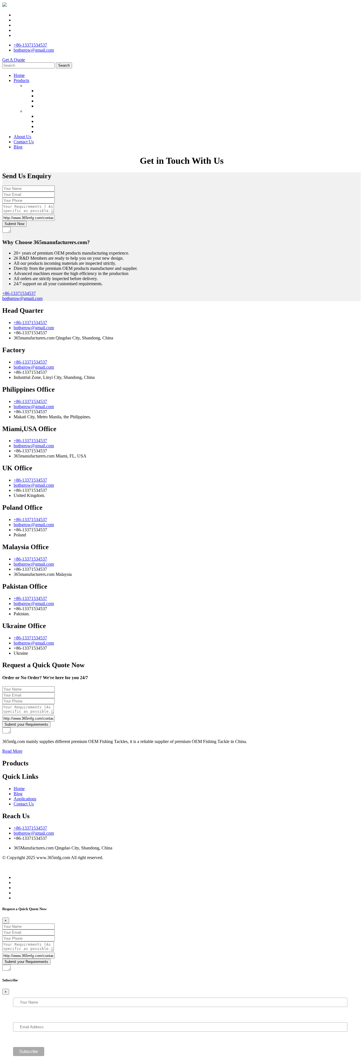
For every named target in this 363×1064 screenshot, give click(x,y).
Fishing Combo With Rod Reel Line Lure (76, 131)
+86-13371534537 (30, 45)
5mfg (52, 862)
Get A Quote (13, 59)
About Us (22, 136)
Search (64, 65)
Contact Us (24, 141)
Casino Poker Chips (76, 862)
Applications (25, 798)
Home (19, 75)
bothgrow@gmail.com (34, 50)
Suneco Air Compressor (159, 867)
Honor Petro (36, 862)
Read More (12, 751)
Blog (18, 146)
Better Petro (13, 862)
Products (21, 80)
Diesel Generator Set (20, 867)
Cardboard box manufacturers (67, 867)
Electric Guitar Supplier (116, 867)
